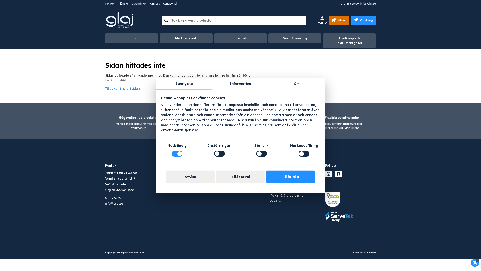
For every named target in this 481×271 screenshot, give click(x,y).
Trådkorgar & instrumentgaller (349, 40)
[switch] (219, 154)
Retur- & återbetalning (286, 195)
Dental (240, 38)
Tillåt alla (291, 176)
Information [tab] (240, 83)
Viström (371, 252)
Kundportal (170, 3)
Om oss (155, 3)
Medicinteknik (186, 38)
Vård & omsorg (295, 38)
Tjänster (123, 3)
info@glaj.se (368, 3)
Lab (132, 38)
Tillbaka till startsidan (122, 88)
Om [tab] (297, 83)
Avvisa (190, 176)
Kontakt (110, 3)
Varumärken (139, 3)
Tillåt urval (240, 176)
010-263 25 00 (350, 3)
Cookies (276, 201)
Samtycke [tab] (184, 83)
